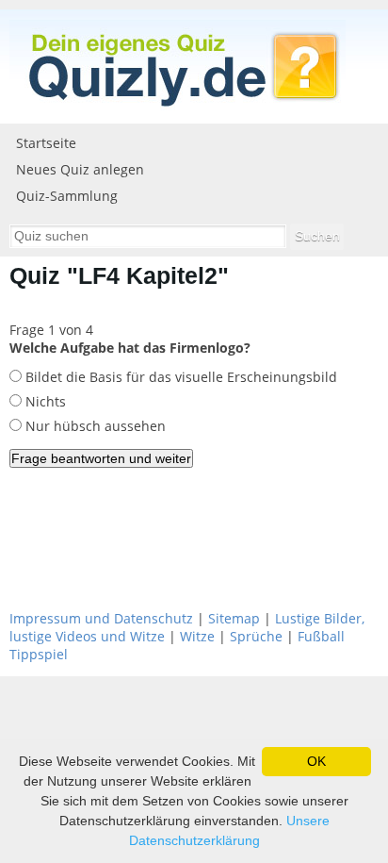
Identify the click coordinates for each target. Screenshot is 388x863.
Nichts (44, 401)
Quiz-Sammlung (67, 196)
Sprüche (256, 636)
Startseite (46, 143)
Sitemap (234, 618)
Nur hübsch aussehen (94, 426)
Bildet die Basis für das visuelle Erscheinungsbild (179, 377)
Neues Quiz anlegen (80, 169)
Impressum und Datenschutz (101, 618)
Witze (197, 636)
